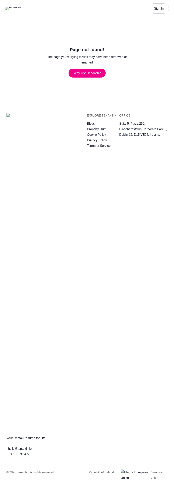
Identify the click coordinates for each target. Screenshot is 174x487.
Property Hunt (96, 129)
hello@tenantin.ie (20, 448)
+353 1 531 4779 (19, 454)
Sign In (159, 8)
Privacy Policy (97, 140)
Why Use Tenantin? (87, 73)
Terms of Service (99, 145)
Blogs (91, 123)
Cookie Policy (96, 134)
